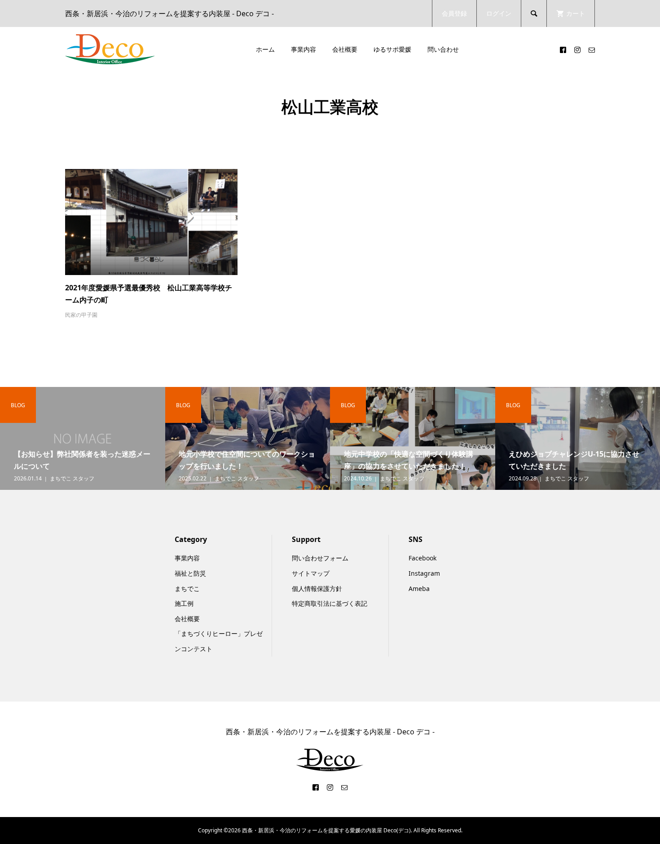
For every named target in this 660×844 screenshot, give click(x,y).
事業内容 (303, 49)
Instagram (424, 573)
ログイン (498, 13)
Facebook (422, 558)
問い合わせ (443, 49)
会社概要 (344, 49)
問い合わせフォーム (320, 558)
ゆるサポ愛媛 (392, 49)
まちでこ (187, 588)
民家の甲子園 (81, 315)
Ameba (419, 588)
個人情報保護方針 (317, 588)
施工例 (184, 603)
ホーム (265, 49)
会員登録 (454, 13)
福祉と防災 (190, 573)
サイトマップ (311, 573)
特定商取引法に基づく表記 (329, 603)
